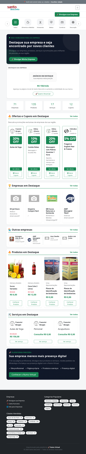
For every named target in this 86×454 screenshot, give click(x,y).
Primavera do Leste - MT (15, 429)
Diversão (67, 405)
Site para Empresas (15, 407)
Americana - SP (29, 418)
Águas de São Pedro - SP (15, 418)
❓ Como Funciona (13, 404)
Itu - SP (10, 425)
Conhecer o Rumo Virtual (24, 374)
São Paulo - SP (31, 433)
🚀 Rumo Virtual (54, 447)
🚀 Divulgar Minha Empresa (23, 59)
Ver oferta (15, 169)
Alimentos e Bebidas (51, 401)
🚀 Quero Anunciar (43, 94)
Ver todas (74, 186)
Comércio (48, 405)
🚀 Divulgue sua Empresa (67, 14)
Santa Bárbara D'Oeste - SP (16, 433)
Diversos (75, 405)
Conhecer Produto (16, 303)
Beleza (73, 401)
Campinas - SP (22, 421)
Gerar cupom (16, 174)
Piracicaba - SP (19, 425)
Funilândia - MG (34, 421)
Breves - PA (11, 421)
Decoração (58, 405)
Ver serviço (19, 341)
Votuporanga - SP (13, 437)
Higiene (48, 408)
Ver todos (74, 116)
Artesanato (64, 401)
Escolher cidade (56, 2)
